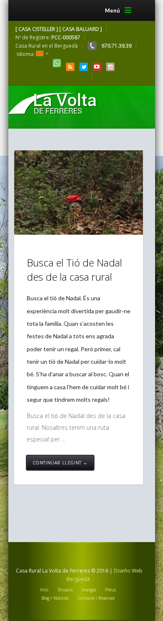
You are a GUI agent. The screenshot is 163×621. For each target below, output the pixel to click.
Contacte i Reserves (96, 598)
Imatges (89, 590)
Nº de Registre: (47, 37)
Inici (44, 590)
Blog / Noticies (55, 598)
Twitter (83, 67)
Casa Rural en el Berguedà (46, 45)
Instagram (110, 67)
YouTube (97, 67)
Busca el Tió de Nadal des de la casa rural (74, 270)
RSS (70, 67)
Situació (65, 590)
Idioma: (26, 54)
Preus (110, 590)
